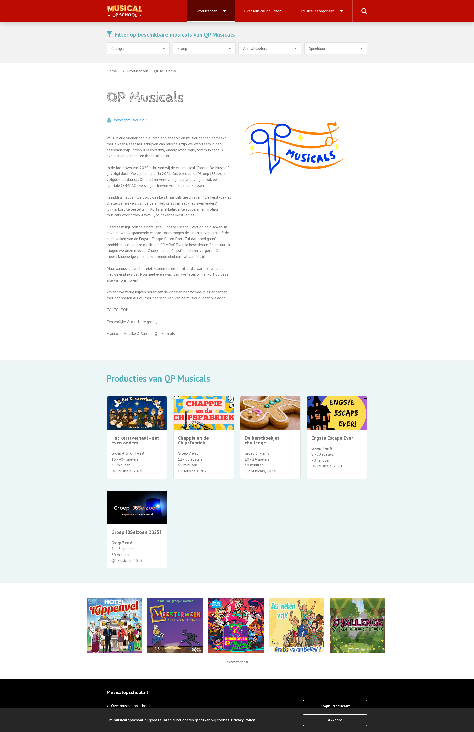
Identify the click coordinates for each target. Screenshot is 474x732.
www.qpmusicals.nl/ (130, 119)
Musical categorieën (317, 10)
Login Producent (335, 705)
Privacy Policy (243, 719)
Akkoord (335, 719)
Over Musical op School (263, 10)
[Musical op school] (141, 11)
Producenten (206, 10)
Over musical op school (130, 705)
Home (112, 70)
